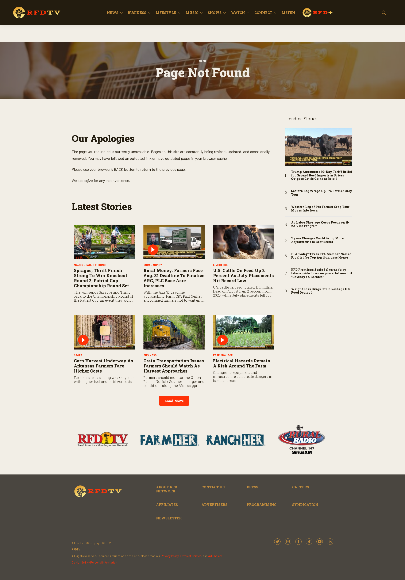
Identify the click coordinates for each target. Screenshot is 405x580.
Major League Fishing (89, 265)
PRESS (252, 487)
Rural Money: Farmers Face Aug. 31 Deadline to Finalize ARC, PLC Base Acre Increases (173, 278)
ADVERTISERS (214, 505)
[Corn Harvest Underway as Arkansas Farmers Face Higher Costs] (104, 332)
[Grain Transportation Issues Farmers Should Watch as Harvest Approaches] (174, 332)
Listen (288, 12)
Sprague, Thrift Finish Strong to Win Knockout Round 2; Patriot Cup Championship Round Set (101, 278)
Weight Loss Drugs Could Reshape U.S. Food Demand (321, 291)
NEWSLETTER (169, 518)
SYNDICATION (305, 505)
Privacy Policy (169, 556)
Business (137, 12)
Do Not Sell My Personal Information (94, 562)
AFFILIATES (167, 505)
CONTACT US (213, 487)
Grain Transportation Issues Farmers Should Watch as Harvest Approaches (173, 366)
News (112, 12)
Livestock (220, 265)
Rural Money (152, 265)
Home (202, 60)
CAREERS (300, 487)
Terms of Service (190, 556)
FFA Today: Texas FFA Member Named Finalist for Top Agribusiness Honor (321, 256)
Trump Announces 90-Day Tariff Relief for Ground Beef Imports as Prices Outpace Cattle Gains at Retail (321, 175)
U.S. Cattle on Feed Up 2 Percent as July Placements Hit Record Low (243, 275)
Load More (174, 401)
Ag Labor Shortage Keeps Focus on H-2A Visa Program (320, 224)
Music (192, 12)
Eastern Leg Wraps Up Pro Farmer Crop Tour (321, 192)
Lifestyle (166, 12)
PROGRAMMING (262, 505)
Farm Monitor (223, 355)
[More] (121, 12)
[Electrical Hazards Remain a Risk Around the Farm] (243, 332)
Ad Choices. (215, 556)
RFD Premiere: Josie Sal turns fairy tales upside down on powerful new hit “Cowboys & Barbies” (321, 273)
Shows (214, 12)
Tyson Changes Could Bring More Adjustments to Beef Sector (317, 240)
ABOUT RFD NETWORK (166, 489)
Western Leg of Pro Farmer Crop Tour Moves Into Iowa (320, 208)
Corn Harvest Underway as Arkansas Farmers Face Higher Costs (103, 366)
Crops (78, 355)
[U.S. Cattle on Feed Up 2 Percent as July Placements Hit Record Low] (243, 242)
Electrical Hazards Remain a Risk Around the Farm (241, 363)
